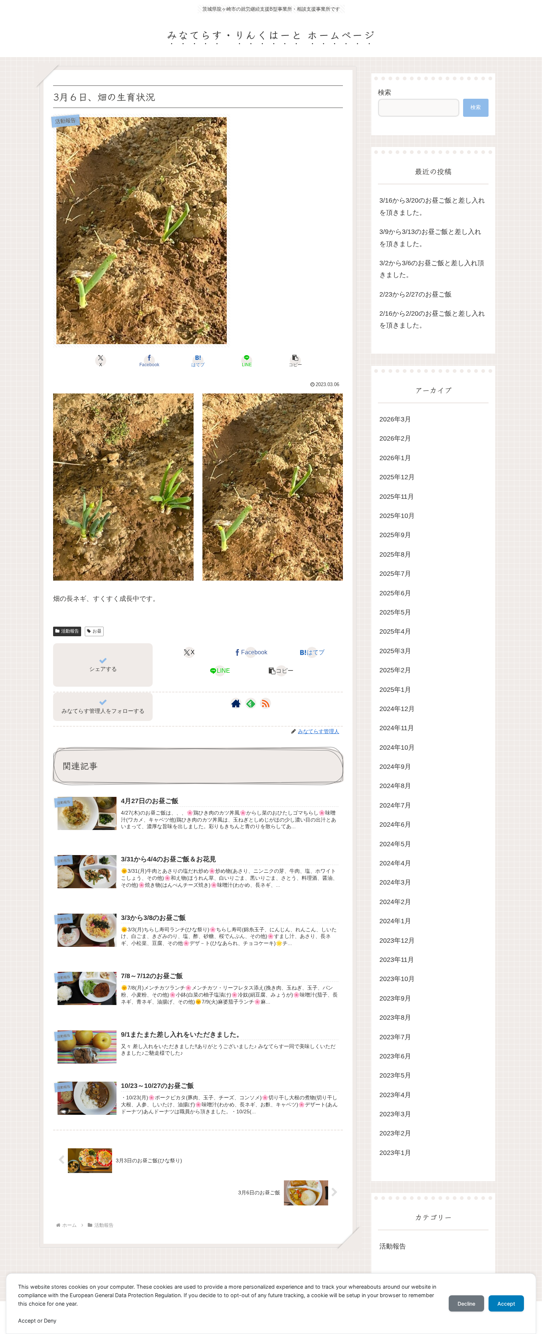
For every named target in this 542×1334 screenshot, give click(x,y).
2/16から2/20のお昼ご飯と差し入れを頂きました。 (432, 319)
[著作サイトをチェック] (236, 703)
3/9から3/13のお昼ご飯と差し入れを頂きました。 (430, 237)
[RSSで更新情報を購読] (265, 703)
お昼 (97, 631)
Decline (466, 1303)
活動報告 (70, 631)
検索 (384, 92)
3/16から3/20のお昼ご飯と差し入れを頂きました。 (432, 206)
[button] (295, 360)
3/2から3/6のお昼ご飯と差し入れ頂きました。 (431, 269)
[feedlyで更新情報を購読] (251, 703)
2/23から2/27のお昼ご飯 (415, 294)
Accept (506, 1303)
